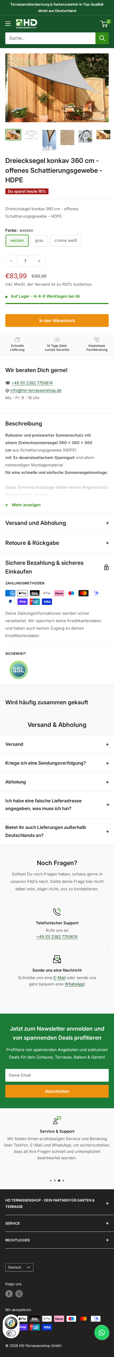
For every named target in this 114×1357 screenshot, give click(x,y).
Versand (14, 744)
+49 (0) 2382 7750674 (32, 382)
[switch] (11, 1333)
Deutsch (14, 1267)
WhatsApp (74, 984)
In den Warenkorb (57, 320)
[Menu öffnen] (8, 24)
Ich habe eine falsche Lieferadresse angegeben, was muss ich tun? (43, 804)
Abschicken (57, 1091)
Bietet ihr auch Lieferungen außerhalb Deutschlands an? (45, 831)
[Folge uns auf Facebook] (9, 1293)
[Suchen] (102, 38)
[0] (104, 24)
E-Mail (60, 977)
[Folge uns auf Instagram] (19, 1293)
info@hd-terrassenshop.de (36, 390)
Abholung (15, 782)
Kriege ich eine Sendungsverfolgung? (45, 763)
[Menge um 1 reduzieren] (11, 261)
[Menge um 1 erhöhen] (39, 261)
